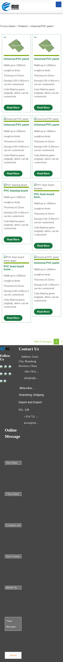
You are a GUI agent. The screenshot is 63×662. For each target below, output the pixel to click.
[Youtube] (1, 373)
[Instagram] (10, 366)
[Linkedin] (5, 366)
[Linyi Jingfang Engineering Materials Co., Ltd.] (10, 6)
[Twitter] (10, 373)
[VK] (5, 373)
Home (12, 26)
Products (23, 26)
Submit (13, 655)
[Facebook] (1, 366)
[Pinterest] (5, 380)
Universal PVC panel (41, 26)
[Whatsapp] (1, 380)
